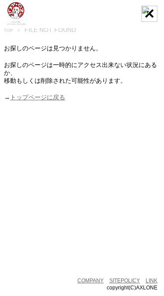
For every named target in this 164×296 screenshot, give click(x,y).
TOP (8, 30)
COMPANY (90, 281)
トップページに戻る (37, 97)
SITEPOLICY (124, 281)
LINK (151, 281)
